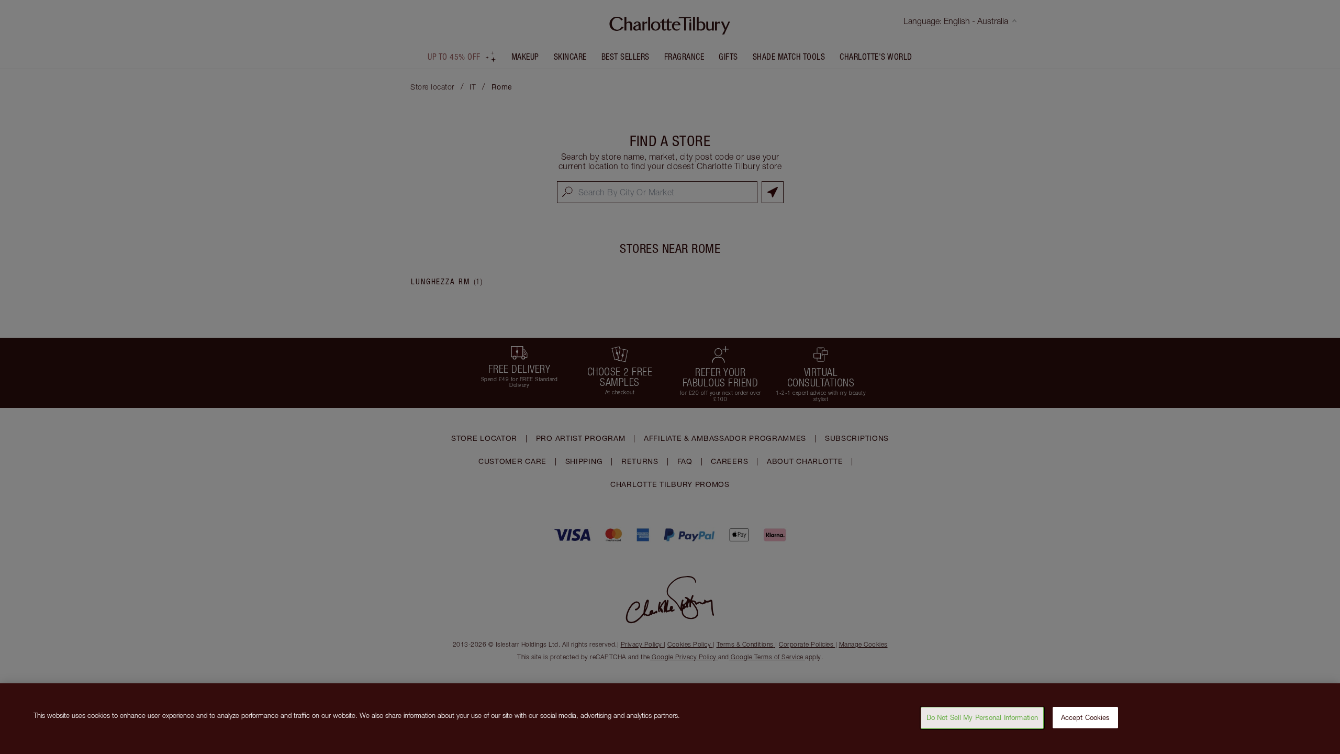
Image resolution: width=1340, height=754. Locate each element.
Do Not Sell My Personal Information (982, 717)
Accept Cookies (1085, 717)
